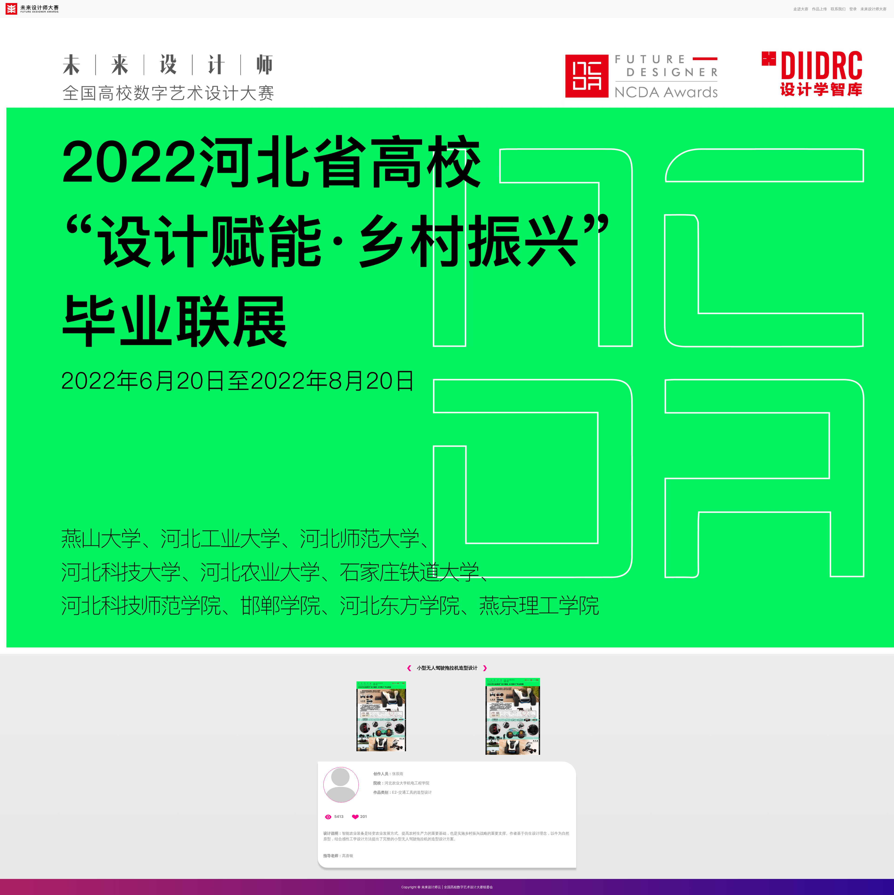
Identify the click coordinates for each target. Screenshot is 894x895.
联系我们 (838, 9)
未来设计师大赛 (873, 9)
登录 (853, 9)
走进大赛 (800, 9)
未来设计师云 (431, 887)
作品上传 (819, 9)
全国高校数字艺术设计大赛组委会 (468, 887)
